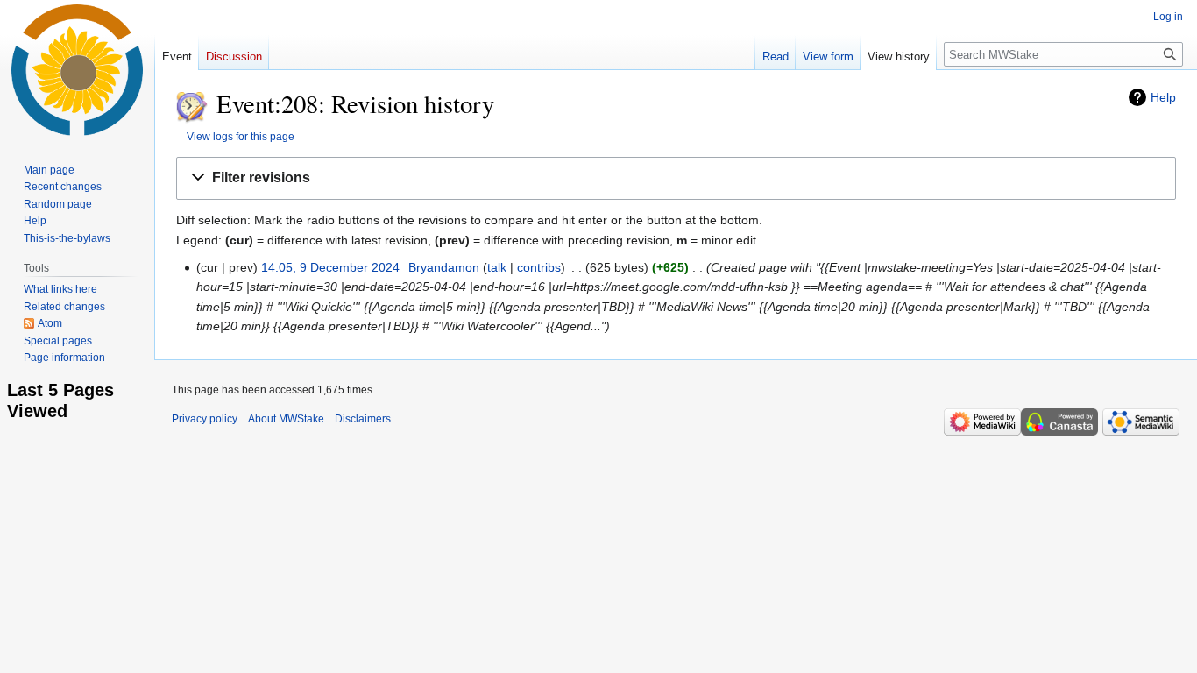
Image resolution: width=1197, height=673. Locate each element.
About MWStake (286, 419)
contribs (539, 267)
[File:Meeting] (192, 103)
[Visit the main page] (77, 70)
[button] (676, 178)
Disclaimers (363, 419)
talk (496, 267)
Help (1163, 97)
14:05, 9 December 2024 (330, 267)
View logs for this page (240, 136)
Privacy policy (204, 419)
